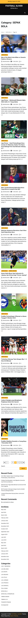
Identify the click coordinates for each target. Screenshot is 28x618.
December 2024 (5, 556)
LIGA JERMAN (4, 580)
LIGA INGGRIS (4, 574)
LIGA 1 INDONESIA (5, 566)
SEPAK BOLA (4, 54)
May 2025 (3, 542)
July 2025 (3, 537)
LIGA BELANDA (5, 569)
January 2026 (4, 520)
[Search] (25, 13)
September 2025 (5, 531)
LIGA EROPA (4, 571)
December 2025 (5, 523)
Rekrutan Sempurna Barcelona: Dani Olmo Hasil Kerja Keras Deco (13, 231)
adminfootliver (6, 61)
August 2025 (4, 534)
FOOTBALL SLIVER (14, 6)
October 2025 (4, 529)
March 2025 (4, 548)
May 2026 (3, 509)
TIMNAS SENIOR (12, 270)
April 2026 (3, 512)
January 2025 (4, 553)
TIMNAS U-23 (4, 599)
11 (18, 462)
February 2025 (4, 551)
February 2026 (4, 517)
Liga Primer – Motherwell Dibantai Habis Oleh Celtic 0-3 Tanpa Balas (13, 101)
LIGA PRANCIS (4, 582)
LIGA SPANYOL (5, 585)
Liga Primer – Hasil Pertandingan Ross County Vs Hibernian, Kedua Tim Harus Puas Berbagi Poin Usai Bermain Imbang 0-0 (13, 145)
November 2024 (5, 559)
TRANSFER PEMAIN (6, 602)
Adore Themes (14, 616)
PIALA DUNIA (4, 588)
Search (3, 466)
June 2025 (3, 540)
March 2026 (4, 515)
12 (21, 462)
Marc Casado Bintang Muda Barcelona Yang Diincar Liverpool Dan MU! (12, 188)
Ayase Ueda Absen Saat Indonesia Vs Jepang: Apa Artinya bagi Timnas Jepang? (14, 274)
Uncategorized (4, 605)
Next (23, 462)
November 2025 (5, 526)
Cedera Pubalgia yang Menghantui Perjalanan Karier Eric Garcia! (11, 401)
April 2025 (3, 545)
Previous (4, 462)
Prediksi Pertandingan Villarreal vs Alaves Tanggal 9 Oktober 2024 (13, 317)
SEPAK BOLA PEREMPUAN (7, 593)
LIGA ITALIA (4, 577)
